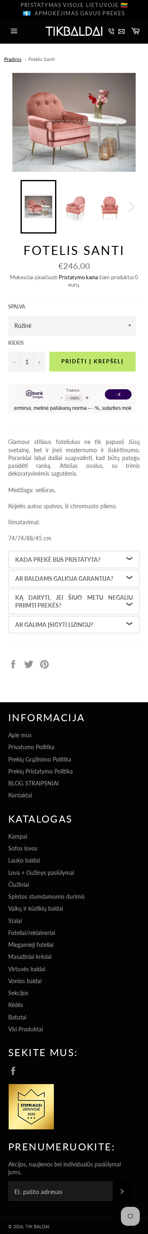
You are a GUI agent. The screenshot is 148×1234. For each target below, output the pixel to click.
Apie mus (20, 735)
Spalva (16, 307)
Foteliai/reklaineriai (31, 932)
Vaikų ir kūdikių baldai (35, 908)
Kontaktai (20, 795)
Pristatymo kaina (78, 277)
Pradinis (12, 59)
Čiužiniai (18, 884)
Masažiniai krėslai (29, 956)
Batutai (17, 1017)
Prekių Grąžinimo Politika (39, 759)
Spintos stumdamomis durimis (46, 896)
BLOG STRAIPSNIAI (33, 783)
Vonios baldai (25, 980)
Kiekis (16, 343)
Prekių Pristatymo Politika (40, 771)
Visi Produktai (25, 1029)
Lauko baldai (24, 860)
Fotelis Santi (41, 59)
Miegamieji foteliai (30, 944)
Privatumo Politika (31, 746)
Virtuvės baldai (26, 968)
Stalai (15, 920)
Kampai (17, 836)
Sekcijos (18, 992)
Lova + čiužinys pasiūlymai (41, 872)
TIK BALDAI (37, 1226)
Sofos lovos (22, 848)
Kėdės (15, 1004)
